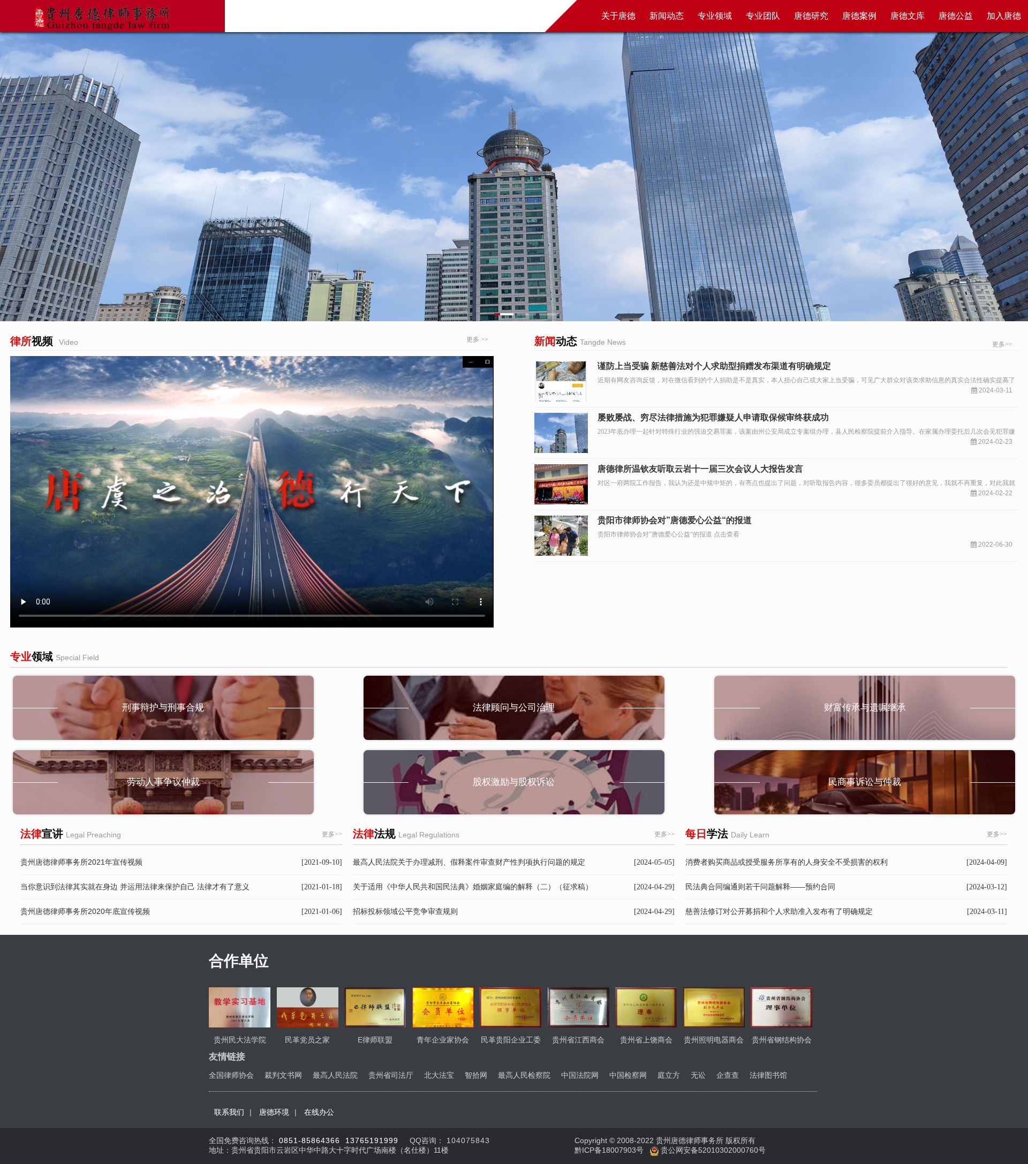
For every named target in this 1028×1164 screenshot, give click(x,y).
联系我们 (229, 1112)
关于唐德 (618, 15)
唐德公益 (956, 15)
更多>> (1002, 344)
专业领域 (715, 15)
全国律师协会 (231, 1075)
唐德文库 (907, 15)
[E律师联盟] (375, 1007)
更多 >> (477, 339)
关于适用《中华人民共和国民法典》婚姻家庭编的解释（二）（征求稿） (473, 886)
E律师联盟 (375, 1039)
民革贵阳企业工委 (511, 1039)
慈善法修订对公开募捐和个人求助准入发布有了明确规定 (779, 911)
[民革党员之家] (307, 1007)
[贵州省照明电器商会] (714, 1007)
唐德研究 (811, 15)
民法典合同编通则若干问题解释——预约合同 (760, 886)
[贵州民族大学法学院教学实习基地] (239, 1007)
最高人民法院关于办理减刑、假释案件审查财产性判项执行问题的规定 (469, 862)
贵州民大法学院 (240, 1039)
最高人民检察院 (524, 1075)
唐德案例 (859, 15)
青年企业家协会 (443, 1039)
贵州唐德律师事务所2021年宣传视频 (81, 862)
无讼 (698, 1075)
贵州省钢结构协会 (782, 1039)
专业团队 (763, 15)
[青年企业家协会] (443, 1007)
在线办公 (319, 1112)
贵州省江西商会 (578, 1039)
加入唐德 (1004, 15)
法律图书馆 (768, 1075)
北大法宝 (439, 1075)
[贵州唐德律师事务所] (100, 17)
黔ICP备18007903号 (610, 1150)
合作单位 (239, 961)
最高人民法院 (335, 1075)
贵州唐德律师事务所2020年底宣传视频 (85, 911)
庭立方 (668, 1075)
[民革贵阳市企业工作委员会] (510, 1007)
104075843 (468, 1140)
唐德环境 (274, 1112)
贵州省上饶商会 (646, 1039)
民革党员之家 (307, 1039)
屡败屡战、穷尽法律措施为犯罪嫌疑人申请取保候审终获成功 (713, 417)
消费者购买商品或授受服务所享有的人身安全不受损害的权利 (786, 862)
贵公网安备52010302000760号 (712, 1150)
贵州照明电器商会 (714, 1039)
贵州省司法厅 (390, 1075)
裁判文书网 (283, 1075)
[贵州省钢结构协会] (781, 1007)
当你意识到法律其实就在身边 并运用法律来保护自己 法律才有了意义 (135, 886)
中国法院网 (580, 1075)
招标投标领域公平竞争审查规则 (405, 911)
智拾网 (476, 1075)
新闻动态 (666, 15)
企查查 (727, 1075)
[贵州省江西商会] (578, 1007)
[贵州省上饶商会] (646, 1007)
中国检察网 (628, 1075)
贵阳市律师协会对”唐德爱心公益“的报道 (675, 520)
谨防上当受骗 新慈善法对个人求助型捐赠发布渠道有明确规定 (714, 366)
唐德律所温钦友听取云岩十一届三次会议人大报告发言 (700, 468)
